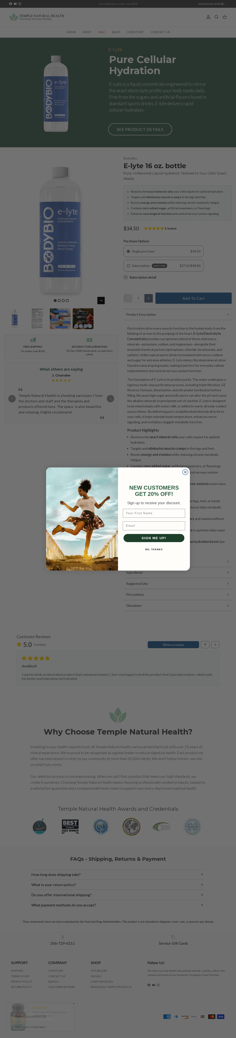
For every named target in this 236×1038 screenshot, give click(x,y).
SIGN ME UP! (154, 538)
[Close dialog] (185, 472)
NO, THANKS (154, 549)
